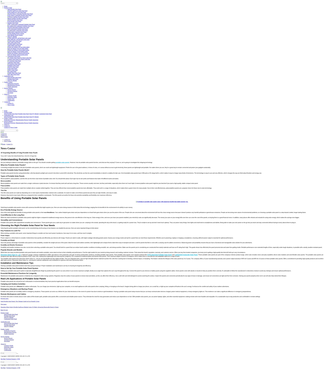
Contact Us (7, 102)
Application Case (8, 76)
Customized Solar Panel (13, 56)
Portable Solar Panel (12, 23)
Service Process (11, 89)
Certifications (11, 100)
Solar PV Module (12, 36)
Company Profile (12, 95)
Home (5, 6)
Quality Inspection (12, 86)
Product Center (8, 7)
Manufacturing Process (13, 85)
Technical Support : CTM (13, 359)
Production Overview (13, 83)
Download (10, 92)
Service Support (8, 88)
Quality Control (8, 82)
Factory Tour (10, 98)
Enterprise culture (12, 97)
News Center (10, 105)
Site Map (3, 359)
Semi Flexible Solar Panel (14, 9)
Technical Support (12, 91)
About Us (6, 94)
